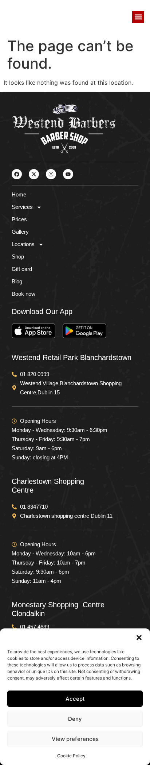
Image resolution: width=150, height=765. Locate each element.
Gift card (22, 269)
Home (19, 194)
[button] (139, 637)
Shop (18, 256)
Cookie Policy (71, 755)
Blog (17, 281)
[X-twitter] (34, 174)
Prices (19, 219)
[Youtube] (68, 174)
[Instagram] (51, 174)
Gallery (20, 232)
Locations (23, 244)
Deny (75, 718)
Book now (23, 294)
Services (22, 207)
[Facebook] (17, 174)
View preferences (75, 738)
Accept (75, 698)
